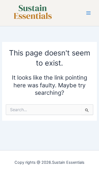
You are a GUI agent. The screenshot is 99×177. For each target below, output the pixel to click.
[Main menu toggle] (88, 13)
